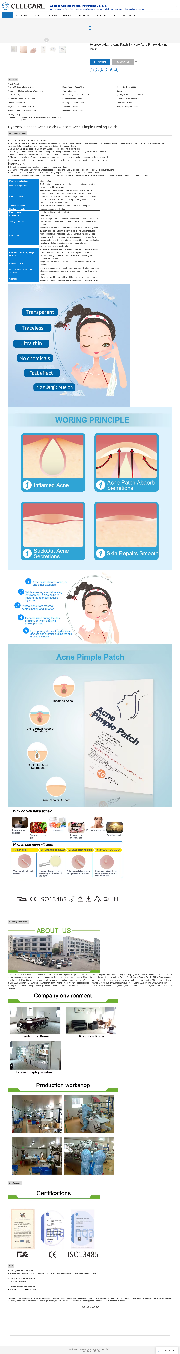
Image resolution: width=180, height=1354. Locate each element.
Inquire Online (100, 62)
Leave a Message (90, 1341)
